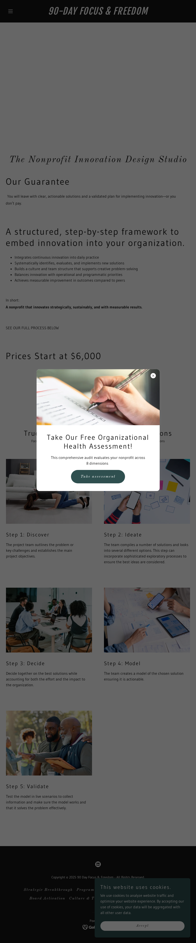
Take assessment (98, 477)
